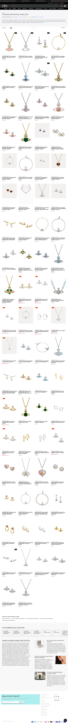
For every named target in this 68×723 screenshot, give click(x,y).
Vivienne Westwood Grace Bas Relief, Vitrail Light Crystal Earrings (41, 269)
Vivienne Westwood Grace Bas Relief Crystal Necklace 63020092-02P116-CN (25, 604)
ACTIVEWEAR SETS (38, 8)
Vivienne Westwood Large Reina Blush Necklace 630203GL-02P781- (57, 118)
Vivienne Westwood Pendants (46, 618)
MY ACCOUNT (50, 3)
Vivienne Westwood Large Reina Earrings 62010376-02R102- (24, 300)
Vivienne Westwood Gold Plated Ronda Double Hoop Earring (57, 392)
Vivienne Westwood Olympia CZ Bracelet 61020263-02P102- (25, 331)
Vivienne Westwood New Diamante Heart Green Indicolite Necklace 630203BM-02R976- (8, 301)
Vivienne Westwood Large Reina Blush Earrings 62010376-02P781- (8, 148)
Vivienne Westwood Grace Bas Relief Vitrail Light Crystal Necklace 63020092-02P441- (58, 269)
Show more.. (46, 22)
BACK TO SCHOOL (52, 8)
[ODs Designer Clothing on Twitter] (58, 696)
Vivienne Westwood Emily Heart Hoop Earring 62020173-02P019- (42, 452)
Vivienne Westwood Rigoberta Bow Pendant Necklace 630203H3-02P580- (25, 483)
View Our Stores (44, 709)
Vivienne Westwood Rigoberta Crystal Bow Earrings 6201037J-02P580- (57, 148)
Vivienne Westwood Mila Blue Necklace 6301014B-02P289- (25, 87)
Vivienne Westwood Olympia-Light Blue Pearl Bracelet (42, 361)
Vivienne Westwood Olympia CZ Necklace (58, 331)
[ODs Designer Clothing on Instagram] (54, 696)
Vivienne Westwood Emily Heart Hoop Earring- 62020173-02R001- (24, 452)
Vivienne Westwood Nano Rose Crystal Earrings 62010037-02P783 (41, 178)
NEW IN (5, 8)
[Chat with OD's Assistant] (65, 720)
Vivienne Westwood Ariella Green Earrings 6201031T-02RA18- (9, 87)
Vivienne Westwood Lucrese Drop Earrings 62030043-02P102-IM (58, 513)
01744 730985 (56, 700)
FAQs (42, 699)
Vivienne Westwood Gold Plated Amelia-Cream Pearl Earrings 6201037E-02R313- (8, 239)
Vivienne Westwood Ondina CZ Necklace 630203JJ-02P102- (25, 57)
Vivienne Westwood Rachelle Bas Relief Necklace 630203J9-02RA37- (58, 87)
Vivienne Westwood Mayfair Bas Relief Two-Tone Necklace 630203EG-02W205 (42, 208)
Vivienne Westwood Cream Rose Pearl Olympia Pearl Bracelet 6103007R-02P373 (41, 513)
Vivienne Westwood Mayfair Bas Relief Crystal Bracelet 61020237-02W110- (58, 239)
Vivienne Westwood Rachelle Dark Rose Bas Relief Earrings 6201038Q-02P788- (42, 118)
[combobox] (34, 6)
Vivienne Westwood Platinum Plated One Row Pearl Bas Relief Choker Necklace (42, 239)
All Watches (56, 632)
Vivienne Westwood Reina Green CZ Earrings (41, 422)
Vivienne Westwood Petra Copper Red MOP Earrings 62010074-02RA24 (8, 208)
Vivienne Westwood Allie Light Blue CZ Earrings (41, 392)
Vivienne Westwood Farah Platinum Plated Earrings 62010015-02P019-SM (8, 604)
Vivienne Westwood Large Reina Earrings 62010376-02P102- (41, 300)
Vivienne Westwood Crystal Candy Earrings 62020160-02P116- (9, 574)
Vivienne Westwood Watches (8, 620)
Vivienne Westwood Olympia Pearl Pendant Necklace (25, 573)
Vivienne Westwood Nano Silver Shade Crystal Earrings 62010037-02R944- (25, 392)
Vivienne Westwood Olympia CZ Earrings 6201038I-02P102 (9, 331)
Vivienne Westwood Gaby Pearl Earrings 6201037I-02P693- (8, 452)
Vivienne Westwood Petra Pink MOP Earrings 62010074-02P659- (9, 483)
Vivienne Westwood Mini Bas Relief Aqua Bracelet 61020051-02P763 (9, 178)
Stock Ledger (43, 715)
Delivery (43, 700)
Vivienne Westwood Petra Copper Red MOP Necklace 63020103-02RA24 (57, 178)
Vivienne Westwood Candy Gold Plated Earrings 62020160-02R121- (25, 239)
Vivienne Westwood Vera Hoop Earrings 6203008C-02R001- (8, 543)
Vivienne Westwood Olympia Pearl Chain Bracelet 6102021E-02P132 (25, 513)
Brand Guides (43, 712)
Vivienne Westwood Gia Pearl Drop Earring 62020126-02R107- (25, 543)
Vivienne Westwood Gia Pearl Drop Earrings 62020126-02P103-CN (42, 543)
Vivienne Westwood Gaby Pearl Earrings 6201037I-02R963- (8, 422)
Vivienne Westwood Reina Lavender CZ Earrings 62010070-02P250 (41, 148)
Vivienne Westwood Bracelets (18, 618)
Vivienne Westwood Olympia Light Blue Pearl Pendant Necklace (58, 362)
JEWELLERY (24, 8)
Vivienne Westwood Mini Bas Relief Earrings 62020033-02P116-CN (58, 574)
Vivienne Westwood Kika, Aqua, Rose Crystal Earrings (9, 269)
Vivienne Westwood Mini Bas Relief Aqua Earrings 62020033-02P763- (42, 87)
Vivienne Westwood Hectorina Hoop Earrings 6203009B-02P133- (41, 57)
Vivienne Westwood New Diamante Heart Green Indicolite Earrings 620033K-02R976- (25, 269)
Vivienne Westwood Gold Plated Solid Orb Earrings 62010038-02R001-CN (57, 543)
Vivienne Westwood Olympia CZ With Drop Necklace (9, 361)
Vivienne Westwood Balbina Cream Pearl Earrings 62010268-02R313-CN (9, 513)
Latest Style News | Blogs (46, 697)
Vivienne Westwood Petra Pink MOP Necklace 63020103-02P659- (42, 483)
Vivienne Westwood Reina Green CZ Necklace (24, 422)
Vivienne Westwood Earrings (32, 618)
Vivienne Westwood (6, 618)
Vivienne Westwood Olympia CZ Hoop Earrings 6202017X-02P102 (42, 331)
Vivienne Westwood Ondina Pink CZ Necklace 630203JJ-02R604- (9, 57)
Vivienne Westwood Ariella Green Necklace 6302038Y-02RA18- (25, 148)
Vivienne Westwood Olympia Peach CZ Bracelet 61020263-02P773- (25, 178)
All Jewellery (47, 632)
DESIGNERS (31, 8)
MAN (10, 8)
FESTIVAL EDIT (61, 8)
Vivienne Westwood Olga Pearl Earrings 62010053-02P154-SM (57, 483)
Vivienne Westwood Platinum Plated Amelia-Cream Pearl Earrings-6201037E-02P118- (9, 392)
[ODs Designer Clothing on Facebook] (56, 696)
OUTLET (45, 8)
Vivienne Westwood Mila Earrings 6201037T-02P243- (57, 452)
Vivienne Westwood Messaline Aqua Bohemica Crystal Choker (57, 300)
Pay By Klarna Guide (45, 703)
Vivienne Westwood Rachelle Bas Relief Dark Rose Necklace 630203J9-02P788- (25, 118)
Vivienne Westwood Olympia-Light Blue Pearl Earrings (25, 361)
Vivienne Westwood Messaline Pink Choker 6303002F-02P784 (23, 208)
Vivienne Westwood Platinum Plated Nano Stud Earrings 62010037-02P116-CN (42, 574)
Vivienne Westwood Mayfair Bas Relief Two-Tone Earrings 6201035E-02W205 (58, 208)
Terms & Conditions (45, 706)
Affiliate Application (45, 694)
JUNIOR (19, 8)
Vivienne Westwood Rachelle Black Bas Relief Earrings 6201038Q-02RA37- (9, 118)
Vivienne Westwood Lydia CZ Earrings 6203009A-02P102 (58, 422)
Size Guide (43, 696)
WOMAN (14, 8)
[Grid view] (9, 28)
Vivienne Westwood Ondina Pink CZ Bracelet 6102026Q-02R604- (58, 57)
